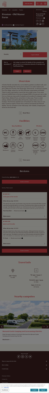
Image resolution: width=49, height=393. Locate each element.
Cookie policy (6, 387)
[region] (24, 388)
